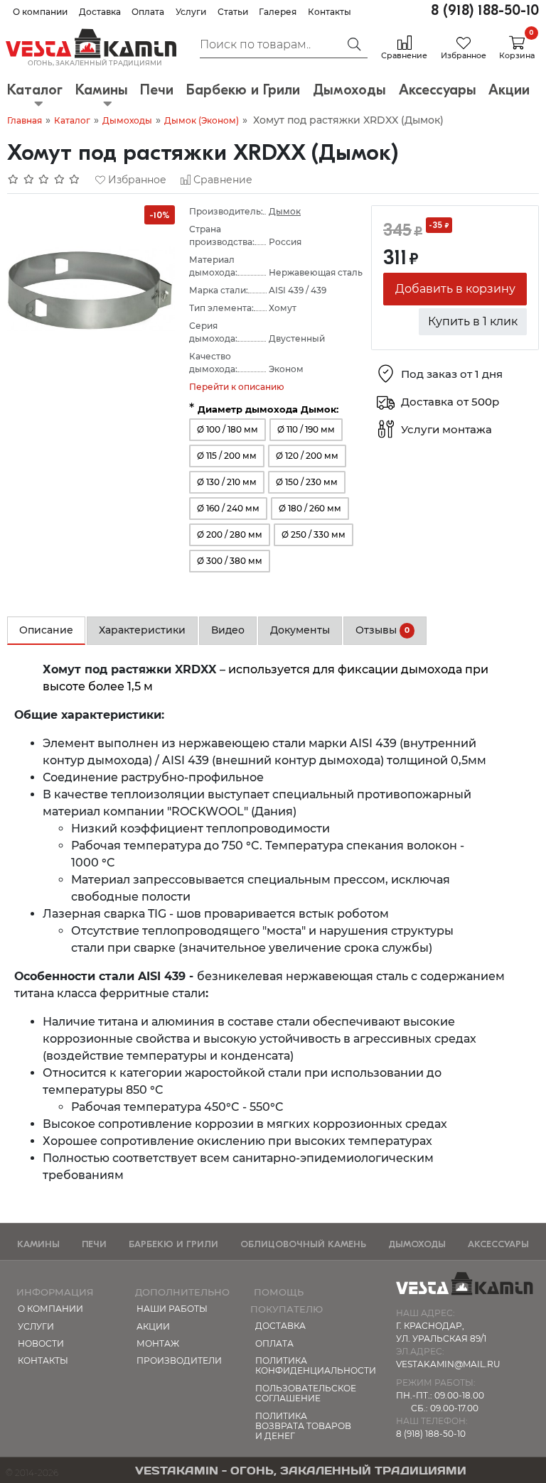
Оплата (148, 11)
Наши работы (172, 1308)
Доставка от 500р (450, 402)
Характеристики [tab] (142, 630)
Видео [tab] (228, 630)
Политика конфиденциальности (307, 1365)
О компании (40, 11)
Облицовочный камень (303, 1244)
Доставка (100, 11)
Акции (153, 1326)
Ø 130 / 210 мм (227, 482)
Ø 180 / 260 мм (310, 508)
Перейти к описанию (236, 386)
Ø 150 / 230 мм (307, 482)
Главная (24, 120)
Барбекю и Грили (173, 1244)
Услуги (191, 11)
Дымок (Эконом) (201, 120)
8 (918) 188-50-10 (485, 10)
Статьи (233, 11)
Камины (38, 1244)
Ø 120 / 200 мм (307, 455)
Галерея (277, 11)
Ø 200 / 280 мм (229, 534)
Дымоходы (127, 120)
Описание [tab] (46, 630)
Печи (94, 1244)
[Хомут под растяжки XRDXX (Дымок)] (91, 288)
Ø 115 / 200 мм (227, 455)
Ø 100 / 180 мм (227, 429)
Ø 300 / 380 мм (229, 560)
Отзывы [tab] (382, 630)
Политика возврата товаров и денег (303, 1426)
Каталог (72, 120)
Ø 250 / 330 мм (314, 534)
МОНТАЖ (157, 1343)
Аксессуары (498, 1244)
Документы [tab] (300, 630)
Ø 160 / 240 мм (228, 508)
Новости (41, 1343)
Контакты (329, 11)
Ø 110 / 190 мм (306, 429)
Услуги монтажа (446, 430)
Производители (179, 1360)
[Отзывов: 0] (44, 179)
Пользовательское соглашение (305, 1393)
